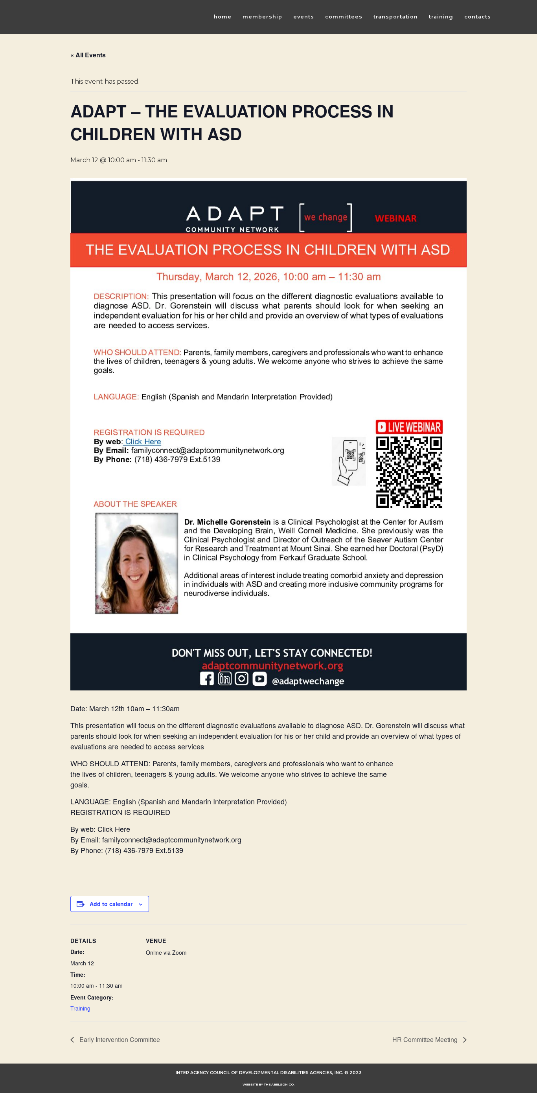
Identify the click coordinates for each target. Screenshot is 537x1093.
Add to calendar (111, 904)
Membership (262, 17)
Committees (343, 17)
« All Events (88, 54)
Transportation (395, 17)
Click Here (113, 829)
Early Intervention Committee (119, 1039)
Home (223, 17)
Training (441, 17)
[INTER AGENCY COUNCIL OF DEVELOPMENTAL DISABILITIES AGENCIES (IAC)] (83, 17)
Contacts (477, 17)
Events (303, 17)
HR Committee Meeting (425, 1039)
